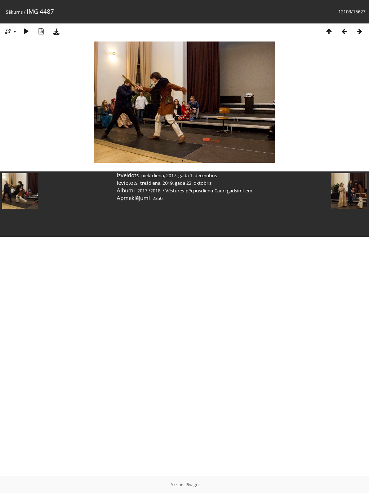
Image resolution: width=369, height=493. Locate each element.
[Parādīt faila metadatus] (41, 31)
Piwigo (192, 484)
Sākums (14, 12)
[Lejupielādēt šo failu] (56, 31)
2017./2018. (149, 190)
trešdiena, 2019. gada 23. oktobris (176, 183)
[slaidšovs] (26, 31)
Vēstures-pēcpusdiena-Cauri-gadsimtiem (208, 190)
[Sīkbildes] (329, 31)
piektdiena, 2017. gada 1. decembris (179, 175)
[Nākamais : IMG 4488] (359, 31)
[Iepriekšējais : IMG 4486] (344, 31)
